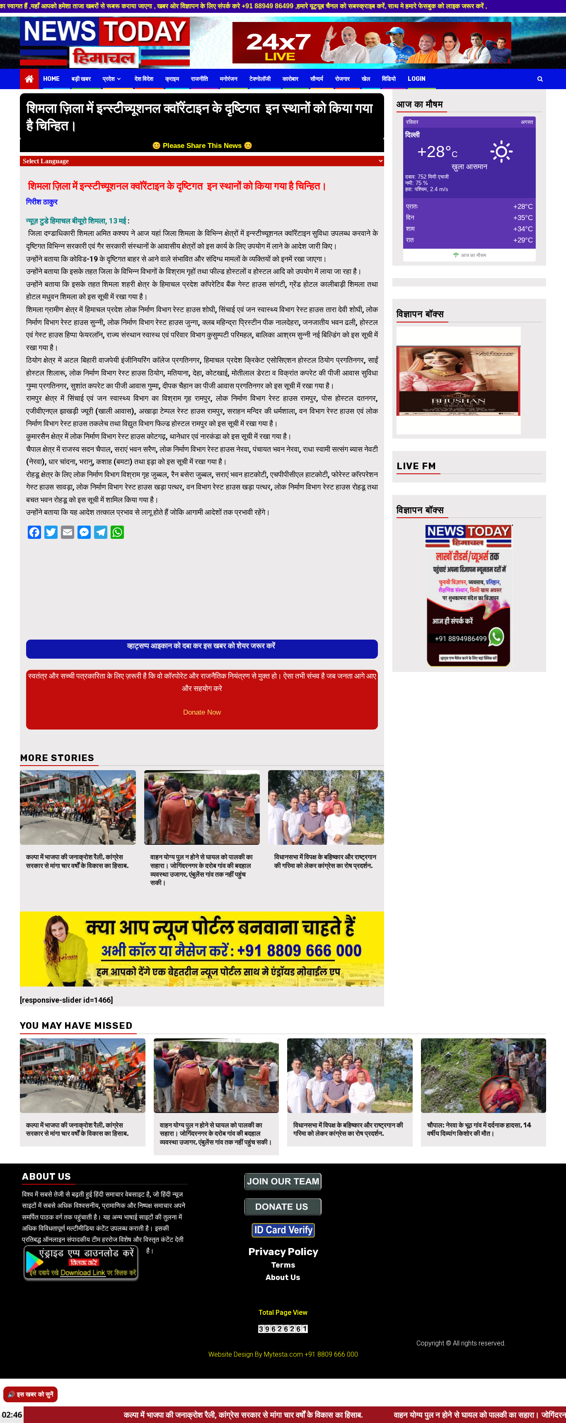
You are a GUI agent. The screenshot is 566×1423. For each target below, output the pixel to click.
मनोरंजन (228, 78)
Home (51, 78)
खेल (366, 78)
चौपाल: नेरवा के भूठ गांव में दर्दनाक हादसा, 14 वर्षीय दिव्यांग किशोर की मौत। (479, 1129)
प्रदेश (109, 78)
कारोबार (290, 78)
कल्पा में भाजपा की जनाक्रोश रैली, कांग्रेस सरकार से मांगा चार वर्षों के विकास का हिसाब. (77, 861)
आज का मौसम (473, 255)
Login (417, 78)
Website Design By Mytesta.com (255, 1354)
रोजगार (342, 78)
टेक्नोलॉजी (260, 78)
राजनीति (199, 78)
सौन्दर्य (316, 78)
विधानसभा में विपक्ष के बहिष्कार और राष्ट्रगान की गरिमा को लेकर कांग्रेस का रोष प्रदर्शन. (325, 861)
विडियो (389, 78)
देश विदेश (144, 78)
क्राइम (172, 78)
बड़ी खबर (81, 78)
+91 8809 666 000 (331, 1354)
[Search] (540, 79)
